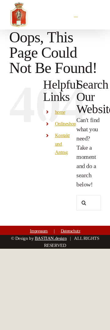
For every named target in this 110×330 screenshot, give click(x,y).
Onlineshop (65, 123)
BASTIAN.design (51, 238)
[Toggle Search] (76, 14)
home (60, 112)
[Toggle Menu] (97, 14)
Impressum (39, 231)
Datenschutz (70, 231)
